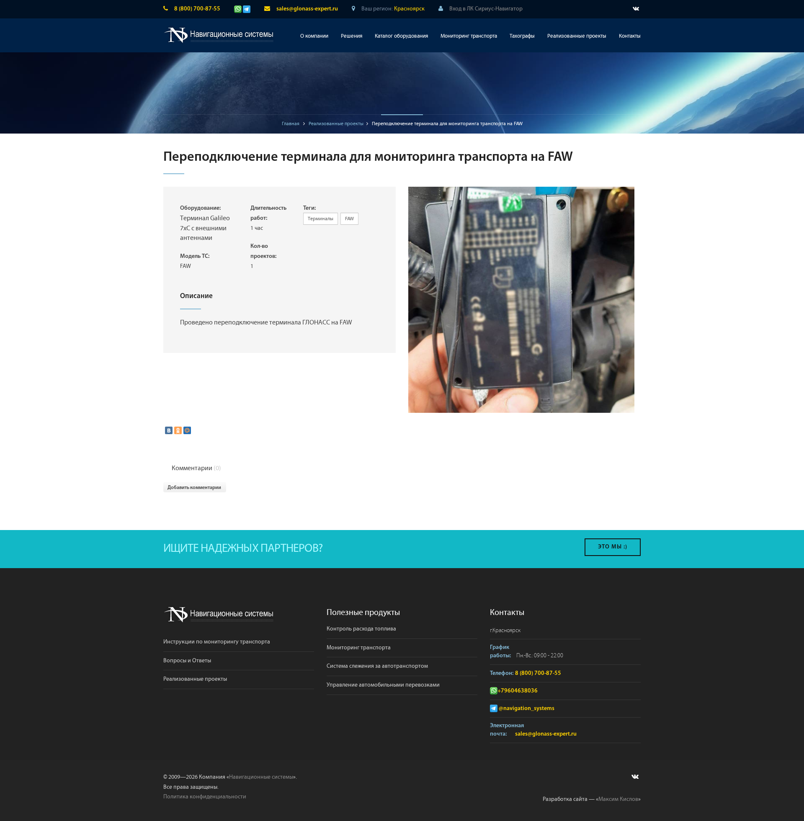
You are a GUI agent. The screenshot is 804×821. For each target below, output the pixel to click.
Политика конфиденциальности (204, 796)
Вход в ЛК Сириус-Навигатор (486, 8)
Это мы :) (612, 547)
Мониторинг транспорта (469, 36)
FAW (349, 218)
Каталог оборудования (401, 36)
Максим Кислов (618, 799)
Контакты (630, 36)
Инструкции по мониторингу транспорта (216, 641)
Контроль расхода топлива (361, 628)
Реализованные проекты (576, 36)
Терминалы (320, 218)
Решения (351, 36)
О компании (314, 36)
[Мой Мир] (187, 430)
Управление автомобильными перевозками (383, 685)
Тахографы (522, 36)
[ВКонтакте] (169, 430)
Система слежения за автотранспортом (377, 666)
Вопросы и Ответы (187, 660)
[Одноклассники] (178, 430)
